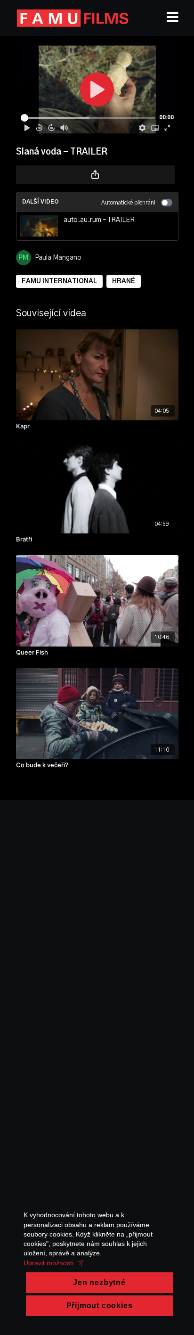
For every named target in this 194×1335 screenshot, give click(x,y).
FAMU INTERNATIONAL (59, 281)
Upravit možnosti (48, 1263)
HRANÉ (123, 281)
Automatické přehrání (128, 202)
